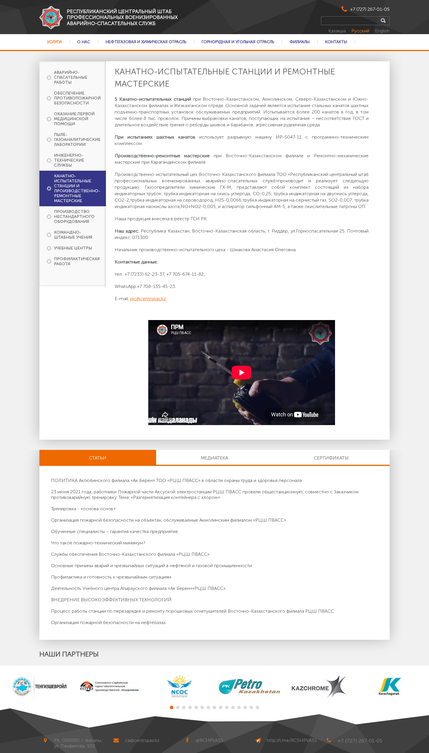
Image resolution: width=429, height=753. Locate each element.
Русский (361, 31)
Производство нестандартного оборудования (74, 216)
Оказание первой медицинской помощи (74, 118)
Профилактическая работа (77, 261)
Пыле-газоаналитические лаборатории (77, 139)
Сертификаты (331, 458)
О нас (83, 42)
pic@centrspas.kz (148, 298)
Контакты (336, 42)
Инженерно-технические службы (69, 160)
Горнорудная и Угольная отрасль (238, 42)
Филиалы (300, 42)
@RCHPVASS (209, 740)
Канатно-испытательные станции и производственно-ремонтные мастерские (77, 188)
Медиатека (214, 458)
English (382, 31)
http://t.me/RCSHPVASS (292, 740)
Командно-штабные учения (73, 235)
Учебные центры (73, 248)
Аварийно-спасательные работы (70, 77)
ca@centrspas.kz (142, 740)
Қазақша (337, 31)
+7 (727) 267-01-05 (370, 9)
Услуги (54, 42)
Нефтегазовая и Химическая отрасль (146, 42)
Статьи (98, 458)
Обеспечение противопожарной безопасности (77, 98)
